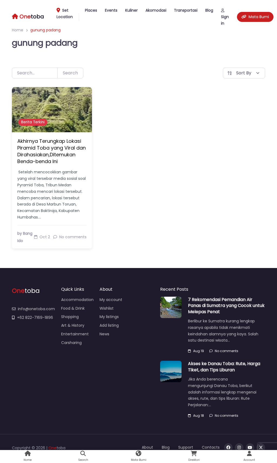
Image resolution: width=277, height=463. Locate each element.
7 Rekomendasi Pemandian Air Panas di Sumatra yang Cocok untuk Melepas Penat (226, 305)
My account (111, 299)
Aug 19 (198, 351)
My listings (109, 316)
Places (91, 10)
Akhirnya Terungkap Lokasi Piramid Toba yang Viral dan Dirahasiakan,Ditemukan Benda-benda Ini (51, 151)
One (52, 448)
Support (185, 447)
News (104, 334)
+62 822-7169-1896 (35, 317)
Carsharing (71, 342)
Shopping (70, 316)
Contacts (211, 447)
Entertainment (75, 334)
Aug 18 (198, 415)
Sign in (225, 20)
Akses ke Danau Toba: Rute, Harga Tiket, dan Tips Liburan (224, 367)
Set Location (65, 13)
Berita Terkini (33, 122)
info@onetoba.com (36, 309)
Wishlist (107, 308)
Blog (209, 10)
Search (70, 73)
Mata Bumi (259, 16)
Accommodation (77, 299)
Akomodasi (156, 10)
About (147, 447)
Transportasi (185, 10)
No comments (226, 351)
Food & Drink (73, 308)
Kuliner (131, 10)
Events (111, 10)
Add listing (109, 325)
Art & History (72, 325)
